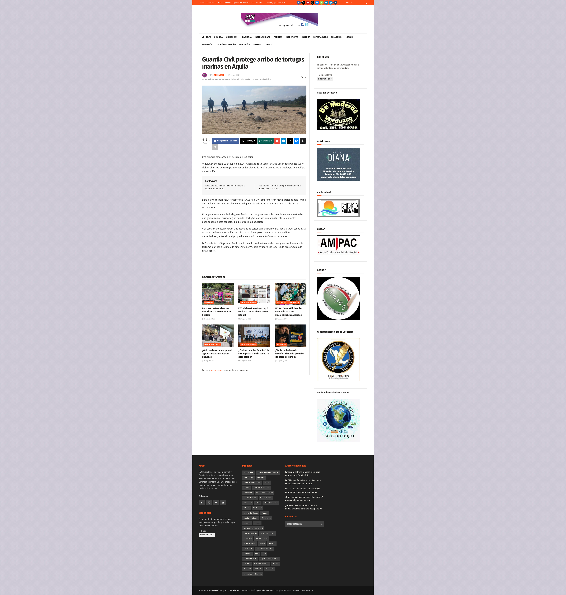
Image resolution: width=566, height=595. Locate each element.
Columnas (336, 37)
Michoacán (231, 37)
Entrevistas (292, 37)
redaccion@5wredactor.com (260, 590)
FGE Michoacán (250, 498)
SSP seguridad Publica (261, 79)
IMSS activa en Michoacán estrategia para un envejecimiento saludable (288, 311)
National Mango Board (253, 528)
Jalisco (246, 508)
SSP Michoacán (250, 559)
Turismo (257, 44)
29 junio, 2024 (234, 75)
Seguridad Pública (264, 549)
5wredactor (218, 75)
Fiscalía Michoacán (225, 44)
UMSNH (275, 564)
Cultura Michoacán (261, 488)
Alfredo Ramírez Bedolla (267, 472)
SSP (264, 554)
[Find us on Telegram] (331, 2)
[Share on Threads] (290, 141)
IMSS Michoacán (271, 503)
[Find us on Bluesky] (317, 2)
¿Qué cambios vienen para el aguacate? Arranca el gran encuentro (217, 353)
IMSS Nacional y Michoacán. (288, 303)
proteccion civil (267, 533)
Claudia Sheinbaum (252, 482)
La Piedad (257, 508)
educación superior (264, 493)
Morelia (247, 523)
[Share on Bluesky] (296, 141)
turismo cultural (261, 564)
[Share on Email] (277, 141)
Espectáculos (320, 37)
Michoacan (266, 518)
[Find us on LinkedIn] (326, 2)
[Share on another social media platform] (215, 147)
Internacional (262, 37)
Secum (262, 543)
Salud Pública (249, 543)
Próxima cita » (325, 79)
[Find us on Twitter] (303, 2)
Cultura (305, 37)
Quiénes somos (224, 3)
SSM (257, 554)
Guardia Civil (265, 498)
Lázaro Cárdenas (251, 513)
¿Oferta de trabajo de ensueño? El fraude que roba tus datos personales (289, 353)
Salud (350, 37)
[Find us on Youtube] (308, 2)
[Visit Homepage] (279, 20)
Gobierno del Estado (231, 79)
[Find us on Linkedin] (223, 502)
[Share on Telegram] (284, 141)
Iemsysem (248, 503)
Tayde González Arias (269, 559)
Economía (207, 44)
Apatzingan (248, 477)
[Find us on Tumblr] (335, 2)
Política (278, 37)
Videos (269, 44)
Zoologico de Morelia (253, 574)
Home (208, 37)
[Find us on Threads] (312, 2)
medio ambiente (251, 518)
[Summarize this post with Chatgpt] (303, 141)
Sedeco (272, 543)
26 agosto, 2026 (209, 361)
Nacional (247, 37)
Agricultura (248, 472)
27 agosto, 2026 (209, 319)
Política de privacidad (208, 3)
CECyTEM (261, 477)
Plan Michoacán (250, 533)
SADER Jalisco (262, 538)
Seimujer (247, 554)
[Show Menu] (365, 20)
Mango (264, 513)
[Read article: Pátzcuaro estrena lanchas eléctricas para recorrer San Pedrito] (218, 294)
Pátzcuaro (248, 538)
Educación (244, 44)
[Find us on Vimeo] (322, 2)
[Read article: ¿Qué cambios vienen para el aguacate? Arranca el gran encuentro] (218, 335)
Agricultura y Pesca (213, 79)
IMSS (258, 503)
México (257, 523)
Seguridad (248, 549)
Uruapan (247, 569)
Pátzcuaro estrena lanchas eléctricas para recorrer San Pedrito (216, 311)
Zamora (218, 37)
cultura (247, 488)
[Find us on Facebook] (299, 2)
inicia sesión (217, 370)
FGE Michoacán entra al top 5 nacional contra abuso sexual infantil (253, 311)
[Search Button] (365, 2)
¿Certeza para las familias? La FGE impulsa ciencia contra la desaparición (253, 353)
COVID (266, 482)
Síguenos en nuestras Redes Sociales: (247, 3)
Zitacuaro (269, 569)
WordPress (213, 590)
